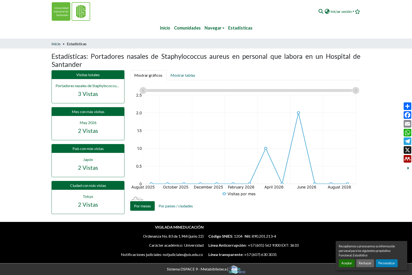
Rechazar (365, 263)
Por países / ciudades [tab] (176, 206)
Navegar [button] (213, 27)
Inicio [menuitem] (165, 27)
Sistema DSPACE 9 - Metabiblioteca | (198, 268)
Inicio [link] (56, 43)
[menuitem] (214, 28)
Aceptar (346, 263)
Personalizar (386, 263)
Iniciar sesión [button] (341, 11)
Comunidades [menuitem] (187, 27)
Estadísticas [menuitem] (240, 27)
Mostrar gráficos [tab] (148, 75)
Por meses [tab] (142, 206)
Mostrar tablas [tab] (182, 75)
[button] (321, 11)
